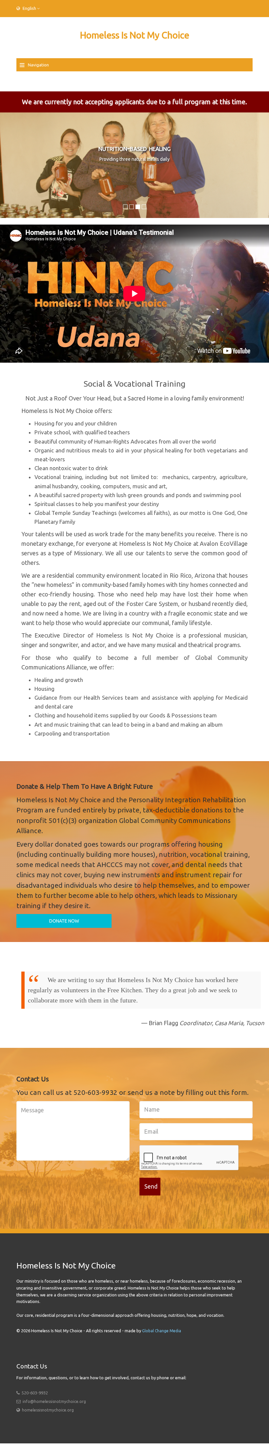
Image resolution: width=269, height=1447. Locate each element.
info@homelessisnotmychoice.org (54, 1401)
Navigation (38, 64)
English (29, 8)
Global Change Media (161, 1331)
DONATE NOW (64, 921)
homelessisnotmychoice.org (48, 1410)
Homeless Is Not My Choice (134, 35)
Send (150, 1186)
